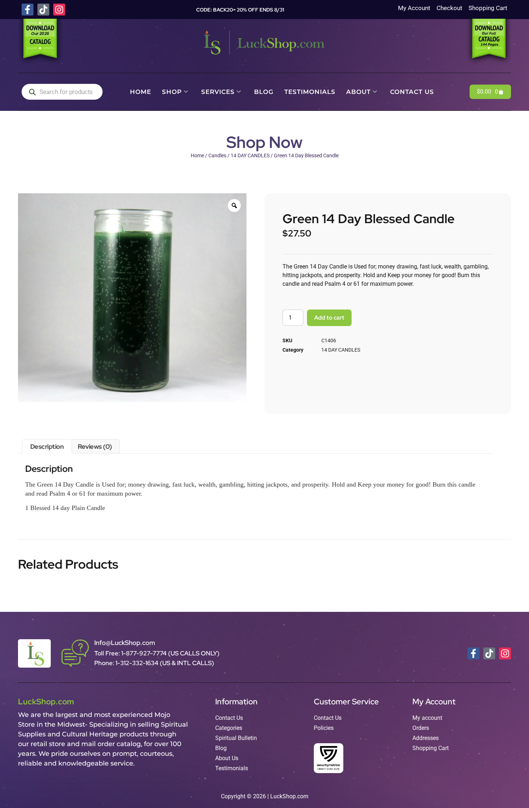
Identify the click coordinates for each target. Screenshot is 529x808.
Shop (172, 91)
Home (140, 91)
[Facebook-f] (27, 9)
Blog (263, 91)
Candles (217, 155)
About (358, 91)
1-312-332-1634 (138, 663)
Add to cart (329, 317)
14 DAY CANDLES (250, 155)
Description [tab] (47, 446)
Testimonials (309, 91)
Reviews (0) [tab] (95, 446)
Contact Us (412, 91)
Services (218, 91)
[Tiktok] (43, 9)
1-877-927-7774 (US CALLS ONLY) (170, 653)
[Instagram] (59, 9)
